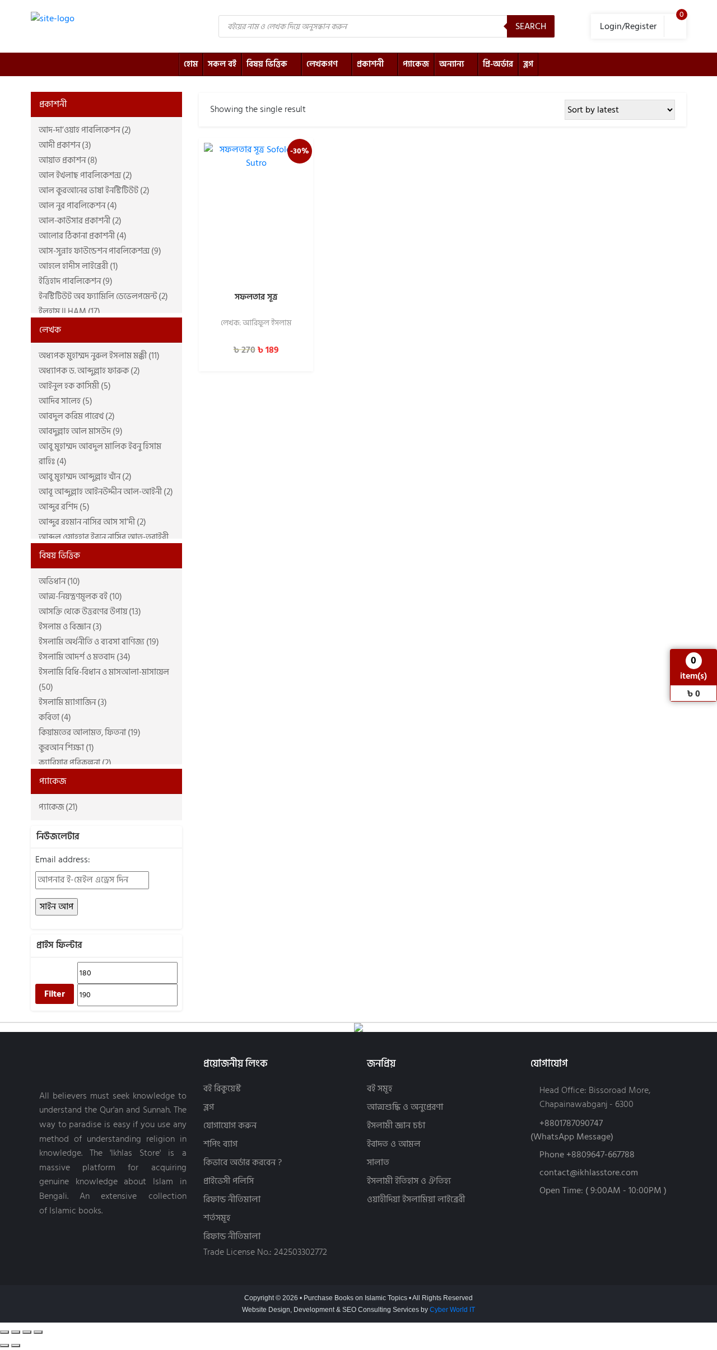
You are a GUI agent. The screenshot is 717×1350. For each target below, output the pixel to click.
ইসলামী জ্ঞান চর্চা (396, 1125)
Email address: (62, 860)
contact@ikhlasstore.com (588, 1172)
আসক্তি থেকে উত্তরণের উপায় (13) (90, 612)
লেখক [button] (50, 330)
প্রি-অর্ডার (498, 64)
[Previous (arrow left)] (4, 1345)
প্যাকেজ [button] (52, 781)
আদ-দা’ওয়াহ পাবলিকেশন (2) (85, 130)
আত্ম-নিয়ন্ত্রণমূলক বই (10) (80, 597)
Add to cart (256, 271)
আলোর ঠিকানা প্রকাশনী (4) (83, 236)
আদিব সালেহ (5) (65, 401)
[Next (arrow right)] (15, 1345)
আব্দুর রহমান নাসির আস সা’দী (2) (92, 522)
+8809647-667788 (600, 1154)
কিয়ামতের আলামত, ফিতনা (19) (90, 733)
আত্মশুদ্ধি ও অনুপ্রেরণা (405, 1107)
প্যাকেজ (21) (58, 807)
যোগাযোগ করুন (230, 1125)
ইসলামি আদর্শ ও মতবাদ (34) (85, 657)
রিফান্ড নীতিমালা (231, 1199)
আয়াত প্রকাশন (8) (68, 160)
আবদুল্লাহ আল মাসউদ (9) (81, 431)
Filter (54, 994)
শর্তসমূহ (216, 1218)
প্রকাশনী (370, 64)
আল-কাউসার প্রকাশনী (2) (80, 221)
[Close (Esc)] (38, 1332)
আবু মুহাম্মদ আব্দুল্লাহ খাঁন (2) (85, 477)
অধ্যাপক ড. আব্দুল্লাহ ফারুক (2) (89, 371)
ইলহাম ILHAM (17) (69, 312)
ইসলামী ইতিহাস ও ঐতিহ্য (409, 1181)
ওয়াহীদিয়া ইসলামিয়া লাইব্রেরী (416, 1199)
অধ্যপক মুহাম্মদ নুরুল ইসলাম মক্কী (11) (99, 356)
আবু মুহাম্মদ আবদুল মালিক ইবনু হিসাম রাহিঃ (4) (100, 454)
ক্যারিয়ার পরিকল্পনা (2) (75, 763)
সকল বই (222, 64)
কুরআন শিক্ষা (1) (66, 748)
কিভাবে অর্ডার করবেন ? (242, 1162)
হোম (191, 64)
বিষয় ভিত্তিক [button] (59, 555)
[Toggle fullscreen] (15, 1332)
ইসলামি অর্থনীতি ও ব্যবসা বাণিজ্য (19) (99, 642)
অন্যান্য (451, 64)
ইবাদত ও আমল (394, 1144)
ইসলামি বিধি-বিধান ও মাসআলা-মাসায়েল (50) (104, 679)
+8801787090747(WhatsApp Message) (571, 1130)
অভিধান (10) (59, 581)
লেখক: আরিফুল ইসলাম (256, 323)
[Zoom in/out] (4, 1332)
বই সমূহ (379, 1088)
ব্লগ (528, 64)
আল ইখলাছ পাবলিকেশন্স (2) (85, 176)
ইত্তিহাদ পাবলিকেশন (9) (76, 281)
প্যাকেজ (416, 64)
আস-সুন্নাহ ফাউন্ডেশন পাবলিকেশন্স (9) (100, 251)
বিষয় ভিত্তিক (266, 64)
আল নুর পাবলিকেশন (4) (78, 206)
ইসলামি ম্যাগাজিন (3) (73, 702)
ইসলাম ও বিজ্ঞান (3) (70, 627)
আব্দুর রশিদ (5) (64, 507)
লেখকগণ (322, 64)
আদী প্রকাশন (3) (65, 145)
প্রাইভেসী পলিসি (228, 1181)
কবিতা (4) (55, 718)
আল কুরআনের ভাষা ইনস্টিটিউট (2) (94, 191)
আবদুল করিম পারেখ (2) (77, 416)
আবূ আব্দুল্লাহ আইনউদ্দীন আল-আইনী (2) (106, 492)
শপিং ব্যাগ (220, 1144)
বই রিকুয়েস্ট (222, 1088)
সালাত (378, 1162)
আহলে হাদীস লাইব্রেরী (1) (78, 266)
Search (530, 26)
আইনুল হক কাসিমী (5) (75, 386)
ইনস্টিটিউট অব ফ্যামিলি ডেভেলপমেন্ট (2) (103, 296)
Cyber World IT (452, 1310)
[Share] (26, 1332)
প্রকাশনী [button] (53, 104)
